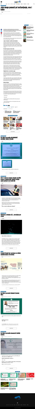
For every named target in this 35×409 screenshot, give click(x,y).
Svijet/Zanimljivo (18, 404)
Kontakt (28, 404)
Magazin (21, 404)
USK (8, 404)
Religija (14, 404)
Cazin (7, 404)
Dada (2, 141)
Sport (12, 404)
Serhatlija (3, 218)
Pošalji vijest (24, 404)
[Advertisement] (28, 19)
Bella (2, 12)
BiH (10, 404)
